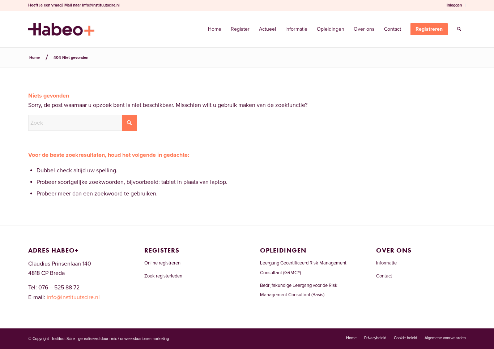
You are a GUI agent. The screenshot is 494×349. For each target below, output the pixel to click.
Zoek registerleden (163, 276)
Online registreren (162, 263)
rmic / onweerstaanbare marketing (139, 338)
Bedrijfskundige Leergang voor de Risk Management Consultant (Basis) (298, 290)
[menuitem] (454, 5)
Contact (384, 276)
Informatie (386, 263)
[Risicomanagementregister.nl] (61, 29)
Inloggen (454, 5)
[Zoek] (459, 29)
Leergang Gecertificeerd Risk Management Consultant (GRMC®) (303, 267)
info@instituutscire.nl (101, 5)
